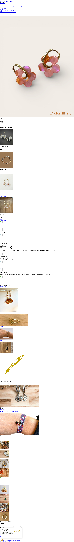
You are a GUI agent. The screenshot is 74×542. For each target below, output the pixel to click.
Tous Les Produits (3, 220)
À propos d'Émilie (5, 1)
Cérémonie (32, 15)
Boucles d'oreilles (3, 5)
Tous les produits (2, 3)
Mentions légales (17, 540)
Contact (13, 540)
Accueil (1, 1)
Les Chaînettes (2, 10)
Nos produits (11, 1)
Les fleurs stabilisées (15, 6)
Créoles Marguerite (3, 124)
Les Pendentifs (13, 12)
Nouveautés (2, 409)
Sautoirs (43, 15)
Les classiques (6, 6)
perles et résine (39, 15)
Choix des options (3, 151)
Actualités (4, 540)
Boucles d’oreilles (3, 7)
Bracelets (1, 9)
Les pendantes (21, 6)
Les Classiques (8, 12)
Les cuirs (10, 6)
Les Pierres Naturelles (12, 10)
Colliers (1, 11)
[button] (2, 540)
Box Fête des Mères (3, 8)
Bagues (8, 15)
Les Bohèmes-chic (3, 12)
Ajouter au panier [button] (3, 173)
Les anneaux (2, 6)
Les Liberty (7, 10)
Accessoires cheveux (3, 15)
